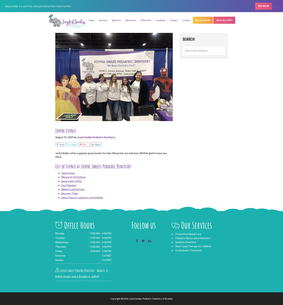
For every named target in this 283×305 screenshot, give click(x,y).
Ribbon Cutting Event (73, 189)
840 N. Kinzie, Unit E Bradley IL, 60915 (77, 276)
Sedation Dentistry (185, 242)
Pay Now (263, 6)
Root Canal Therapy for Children (193, 246)
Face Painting (68, 185)
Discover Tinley (69, 193)
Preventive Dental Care (188, 234)
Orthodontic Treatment (188, 250)
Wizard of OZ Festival (73, 177)
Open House (68, 173)
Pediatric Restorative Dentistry (192, 238)
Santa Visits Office (71, 181)
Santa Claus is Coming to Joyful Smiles (82, 197)
